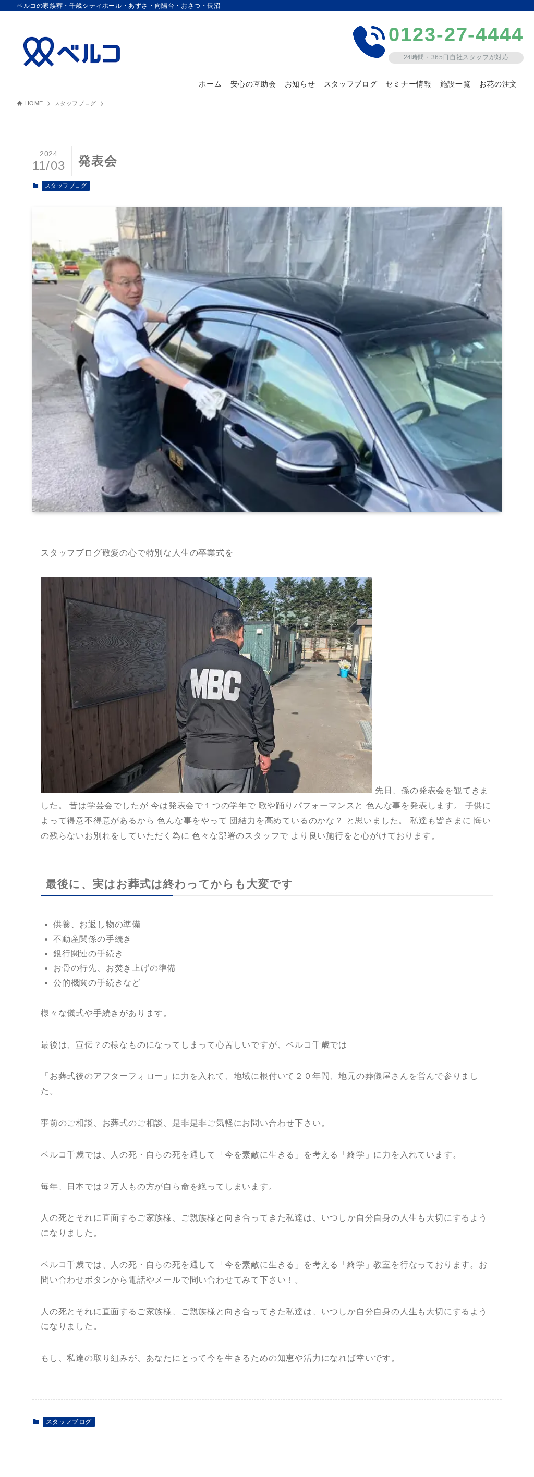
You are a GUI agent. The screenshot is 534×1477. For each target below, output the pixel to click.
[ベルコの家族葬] (75, 52)
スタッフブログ (66, 185)
